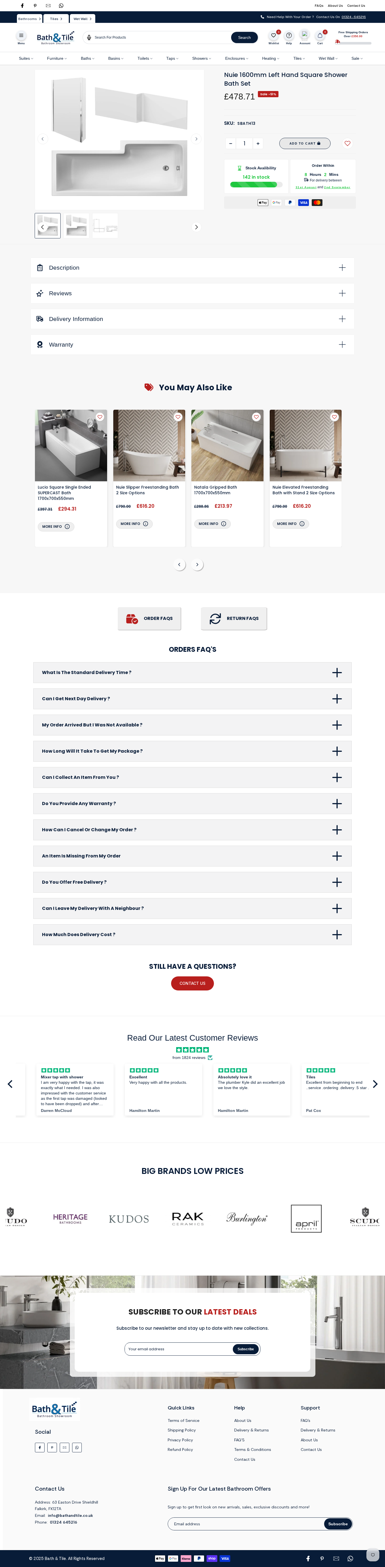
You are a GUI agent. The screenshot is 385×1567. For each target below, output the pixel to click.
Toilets (143, 58)
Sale (355, 58)
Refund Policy (180, 1449)
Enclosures (235, 58)
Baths (86, 58)
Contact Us (356, 6)
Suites (24, 58)
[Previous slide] (179, 564)
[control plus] (258, 143)
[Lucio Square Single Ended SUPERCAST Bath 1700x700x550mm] (71, 446)
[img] (192, 1050)
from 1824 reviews (188, 1058)
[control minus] (230, 143)
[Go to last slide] (42, 139)
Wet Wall (326, 58)
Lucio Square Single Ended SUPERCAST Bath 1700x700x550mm (64, 492)
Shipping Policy (182, 1430)
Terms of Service (184, 1420)
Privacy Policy (180, 1439)
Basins (114, 58)
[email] (48, 6)
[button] (48, 225)
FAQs (319, 6)
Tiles (297, 58)
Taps (170, 58)
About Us (335, 6)
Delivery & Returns (251, 1430)
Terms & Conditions (252, 1449)
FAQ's (305, 1420)
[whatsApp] (61, 6)
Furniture (55, 58)
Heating (269, 58)
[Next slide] (196, 139)
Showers (200, 58)
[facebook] (22, 6)
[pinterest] (35, 6)
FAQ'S (239, 1439)
